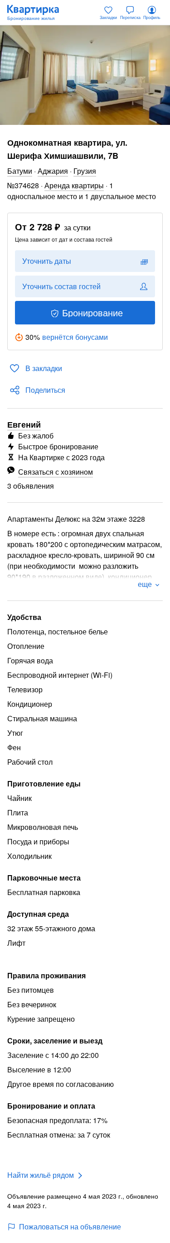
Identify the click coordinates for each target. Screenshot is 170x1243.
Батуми (19, 171)
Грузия (84, 171)
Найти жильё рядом (40, 1175)
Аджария (53, 171)
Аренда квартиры (74, 185)
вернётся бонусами (75, 337)
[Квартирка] (37, 13)
